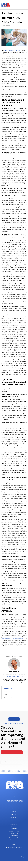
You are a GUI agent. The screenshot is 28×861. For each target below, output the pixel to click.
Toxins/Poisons (14, 839)
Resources (13, 826)
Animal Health (8, 697)
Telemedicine (13, 824)
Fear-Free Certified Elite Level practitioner (14, 677)
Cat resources (14, 833)
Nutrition (14, 844)
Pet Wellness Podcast (12, 50)
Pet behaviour (14, 842)
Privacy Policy (18, 856)
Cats (5, 691)
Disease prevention (14, 837)
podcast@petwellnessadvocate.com (12, 638)
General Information (14, 831)
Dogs (5, 694)
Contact (14, 814)
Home (14, 809)
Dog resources (14, 835)
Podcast (14, 822)
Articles (14, 819)
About (14, 811)
